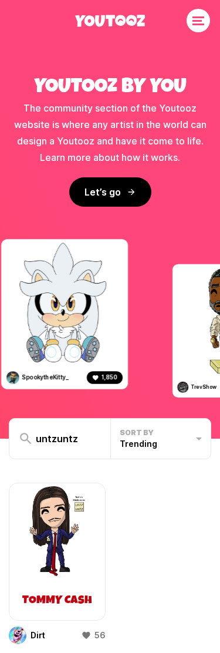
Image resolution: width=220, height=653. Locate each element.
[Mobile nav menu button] (198, 20)
